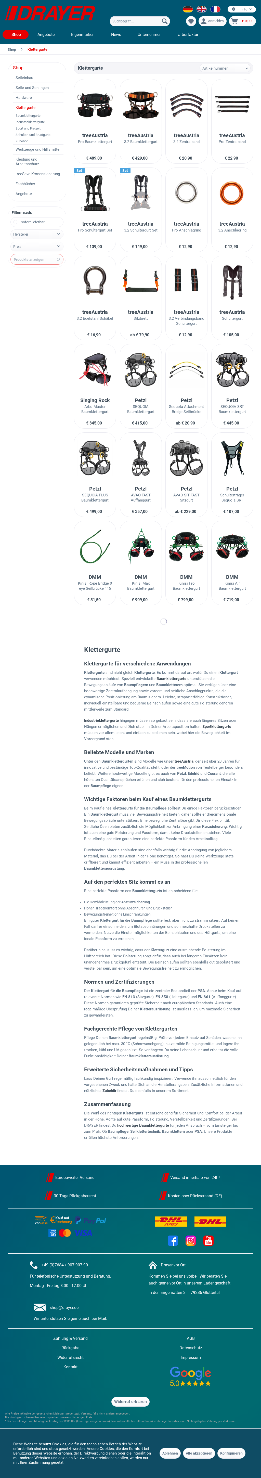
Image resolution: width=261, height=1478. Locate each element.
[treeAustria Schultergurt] (232, 281)
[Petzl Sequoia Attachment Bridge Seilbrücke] (186, 370)
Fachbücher (25, 184)
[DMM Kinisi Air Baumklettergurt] (232, 546)
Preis (17, 247)
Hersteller (20, 234)
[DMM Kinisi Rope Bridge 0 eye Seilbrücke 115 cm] (95, 546)
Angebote (24, 193)
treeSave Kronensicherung (38, 174)
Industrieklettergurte (30, 122)
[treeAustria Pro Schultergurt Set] (95, 193)
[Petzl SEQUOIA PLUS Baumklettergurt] (95, 458)
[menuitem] (140, 21)
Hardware (24, 97)
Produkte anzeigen (29, 260)
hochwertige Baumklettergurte (143, 1125)
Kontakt (70, 1367)
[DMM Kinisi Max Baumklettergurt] (141, 546)
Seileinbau (24, 77)
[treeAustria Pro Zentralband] (232, 105)
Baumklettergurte (28, 116)
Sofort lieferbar (33, 222)
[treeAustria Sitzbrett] (141, 281)
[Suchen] (164, 21)
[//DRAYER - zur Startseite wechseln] (50, 15)
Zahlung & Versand (70, 1338)
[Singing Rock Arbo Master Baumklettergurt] (95, 370)
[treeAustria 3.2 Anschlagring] (232, 193)
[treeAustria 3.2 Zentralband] (186, 105)
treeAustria (184, 761)
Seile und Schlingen (32, 87)
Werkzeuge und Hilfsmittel (38, 149)
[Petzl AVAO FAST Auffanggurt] (141, 458)
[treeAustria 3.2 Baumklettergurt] (141, 105)
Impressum (191, 1357)
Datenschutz (190, 1347)
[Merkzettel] (191, 21)
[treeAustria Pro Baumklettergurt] (95, 105)
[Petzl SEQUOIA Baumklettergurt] (141, 370)
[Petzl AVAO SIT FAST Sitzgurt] (186, 458)
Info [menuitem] (244, 9)
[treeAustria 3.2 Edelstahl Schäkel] (95, 281)
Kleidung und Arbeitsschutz (27, 161)
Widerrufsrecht (70, 1357)
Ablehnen (170, 1453)
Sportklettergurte (216, 726)
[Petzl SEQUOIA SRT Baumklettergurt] (232, 370)
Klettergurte (25, 107)
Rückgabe (70, 1347)
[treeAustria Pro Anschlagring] (186, 193)
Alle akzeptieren (199, 1453)
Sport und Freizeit (28, 128)
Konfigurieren (231, 1453)
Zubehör (22, 141)
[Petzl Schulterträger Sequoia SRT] (232, 458)
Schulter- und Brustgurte (33, 135)
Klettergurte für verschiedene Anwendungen (137, 664)
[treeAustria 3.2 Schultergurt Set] (141, 193)
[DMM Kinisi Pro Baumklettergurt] (186, 546)
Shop (18, 67)
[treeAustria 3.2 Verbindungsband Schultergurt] (186, 281)
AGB (191, 1338)
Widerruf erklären (130, 1401)
